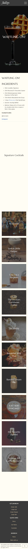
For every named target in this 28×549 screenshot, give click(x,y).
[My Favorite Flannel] (14, 433)
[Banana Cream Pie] (14, 381)
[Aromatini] (14, 224)
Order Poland (14, 512)
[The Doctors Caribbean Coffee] (14, 302)
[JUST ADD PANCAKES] (14, 407)
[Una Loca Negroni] (14, 276)
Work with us (14, 540)
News (14, 537)
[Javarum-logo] (5, 3)
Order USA (14, 507)
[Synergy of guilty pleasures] (14, 459)
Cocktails (14, 528)
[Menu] (25, 3)
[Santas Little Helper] (14, 250)
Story (14, 521)
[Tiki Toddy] (14, 328)
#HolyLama (12, 100)
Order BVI (14, 514)
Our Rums (14, 524)
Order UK (14, 509)
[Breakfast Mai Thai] (14, 355)
